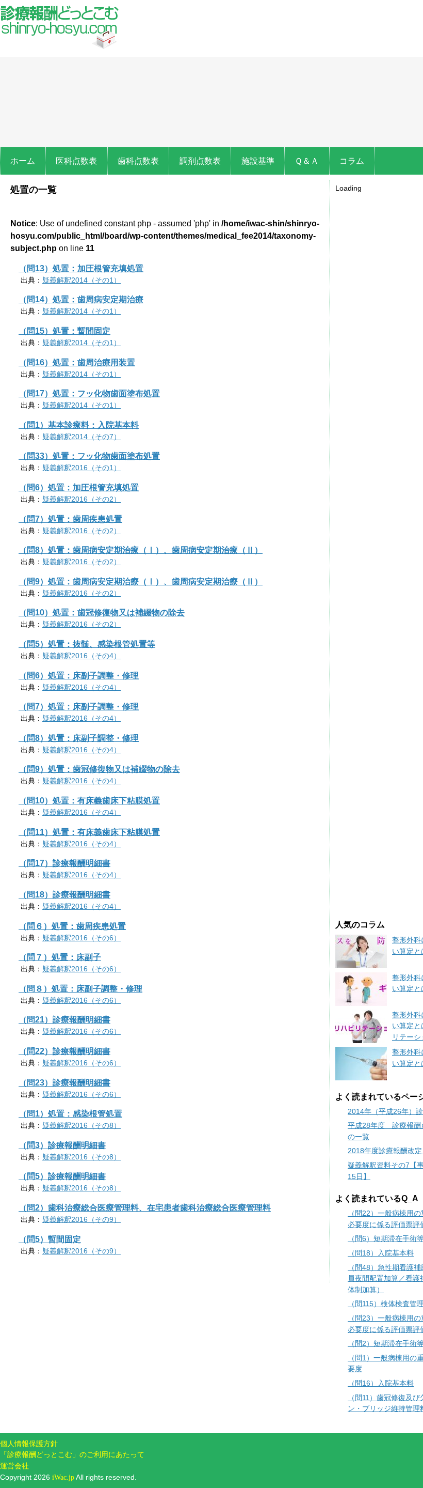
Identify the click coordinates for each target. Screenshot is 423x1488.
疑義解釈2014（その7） (81, 436)
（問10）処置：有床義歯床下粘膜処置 (89, 800)
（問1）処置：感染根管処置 (70, 1113)
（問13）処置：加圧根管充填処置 (81, 268)
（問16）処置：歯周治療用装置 (77, 362)
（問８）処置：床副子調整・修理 (80, 988)
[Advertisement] (379, 349)
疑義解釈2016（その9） (81, 1219)
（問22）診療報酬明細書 (64, 1051)
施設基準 (257, 161)
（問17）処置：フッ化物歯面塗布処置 (89, 393)
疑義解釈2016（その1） (81, 467)
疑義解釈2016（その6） (81, 938)
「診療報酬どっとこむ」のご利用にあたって (72, 1454)
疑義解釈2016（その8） (81, 1125)
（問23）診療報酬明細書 (64, 1082)
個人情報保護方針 (29, 1443)
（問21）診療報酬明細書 (64, 1019)
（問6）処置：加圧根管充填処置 (79, 487)
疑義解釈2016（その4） (81, 656)
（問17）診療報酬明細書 (64, 863)
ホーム (22, 161)
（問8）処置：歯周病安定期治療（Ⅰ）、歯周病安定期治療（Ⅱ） (141, 550)
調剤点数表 (200, 161)
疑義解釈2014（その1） (81, 280)
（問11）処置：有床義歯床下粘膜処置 (89, 832)
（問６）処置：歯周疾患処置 (72, 926)
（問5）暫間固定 (50, 1239)
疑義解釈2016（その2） (81, 499)
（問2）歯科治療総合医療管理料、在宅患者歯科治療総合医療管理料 (145, 1207)
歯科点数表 (138, 161)
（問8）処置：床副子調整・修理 (79, 738)
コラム (351, 161)
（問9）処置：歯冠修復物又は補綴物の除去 (99, 769)
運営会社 (14, 1466)
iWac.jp (63, 1477)
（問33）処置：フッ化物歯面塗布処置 (89, 456)
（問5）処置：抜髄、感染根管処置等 (87, 644)
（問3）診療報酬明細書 (62, 1145)
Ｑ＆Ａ (307, 161)
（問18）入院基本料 (381, 1253)
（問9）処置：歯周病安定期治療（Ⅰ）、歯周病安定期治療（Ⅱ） (141, 581)
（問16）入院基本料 (381, 1383)
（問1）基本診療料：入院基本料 (79, 425)
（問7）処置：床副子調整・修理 (79, 706)
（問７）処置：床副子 (60, 957)
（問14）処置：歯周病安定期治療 (81, 299)
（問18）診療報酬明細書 (64, 894)
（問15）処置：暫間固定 (64, 331)
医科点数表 (76, 161)
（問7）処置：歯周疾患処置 (70, 519)
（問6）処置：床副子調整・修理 (79, 675)
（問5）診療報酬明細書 (62, 1176)
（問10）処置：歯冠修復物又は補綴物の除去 (102, 612)
